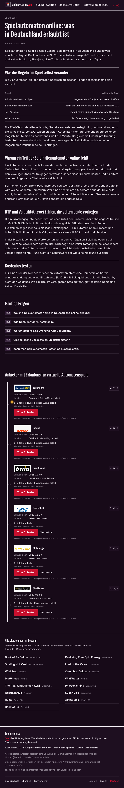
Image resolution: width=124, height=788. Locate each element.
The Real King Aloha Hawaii (22, 685)
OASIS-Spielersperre (87, 747)
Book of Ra (12, 707)
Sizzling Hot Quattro (18, 664)
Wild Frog (11, 671)
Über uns (26, 781)
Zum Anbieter (26, 412)
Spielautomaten (70, 5)
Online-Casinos (46, 5)
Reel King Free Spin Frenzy (82, 657)
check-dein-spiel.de (63, 747)
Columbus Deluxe (76, 671)
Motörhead (12, 678)
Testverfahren (41, 781)
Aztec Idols (72, 700)
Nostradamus (13, 692)
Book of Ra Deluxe (17, 657)
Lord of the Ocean (76, 664)
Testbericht (46, 532)
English (103, 781)
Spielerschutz (12, 781)
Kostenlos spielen (96, 5)
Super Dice (72, 692)
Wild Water (72, 678)
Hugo (8, 700)
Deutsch (114, 781)
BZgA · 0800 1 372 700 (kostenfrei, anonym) (28, 747)
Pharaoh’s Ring (74, 685)
